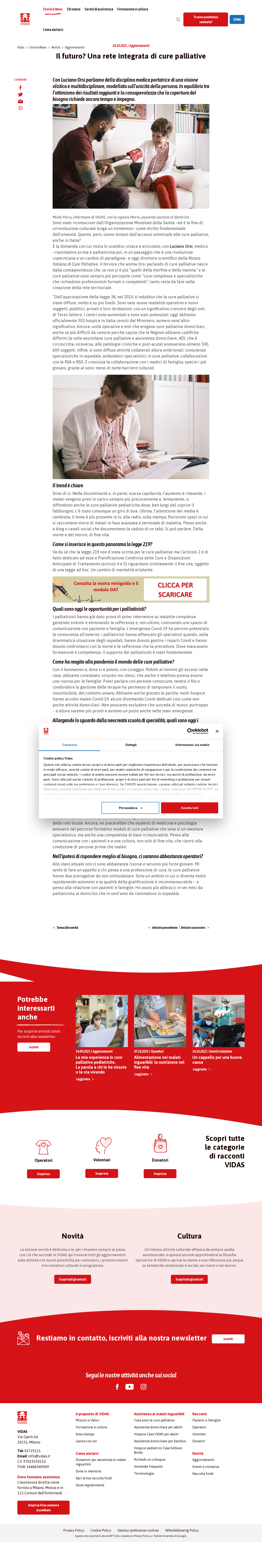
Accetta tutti (189, 807)
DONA (237, 19)
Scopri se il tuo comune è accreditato (43, 1507)
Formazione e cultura (132, 9)
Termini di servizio (164, 1535)
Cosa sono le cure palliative (154, 1420)
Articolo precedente (164, 927)
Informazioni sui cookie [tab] (192, 745)
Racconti (199, 1414)
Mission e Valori (87, 1420)
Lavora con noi (86, 1441)
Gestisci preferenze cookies (138, 1530)
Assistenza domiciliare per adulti (158, 1427)
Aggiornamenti (75, 47)
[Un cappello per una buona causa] (218, 1020)
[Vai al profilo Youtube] (129, 1387)
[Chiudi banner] (217, 731)
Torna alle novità (67, 927)
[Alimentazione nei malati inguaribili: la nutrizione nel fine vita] (160, 1021)
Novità (56, 47)
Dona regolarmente (90, 1485)
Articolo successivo (193, 927)
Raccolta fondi (203, 1473)
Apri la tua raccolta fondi (94, 1478)
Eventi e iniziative (205, 1466)
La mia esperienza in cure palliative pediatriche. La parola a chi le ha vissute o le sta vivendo (101, 1064)
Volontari (199, 1434)
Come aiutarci (53, 29)
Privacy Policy (73, 1530)
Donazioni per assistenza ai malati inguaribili (101, 1462)
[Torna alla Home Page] (25, 19)
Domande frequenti (148, 1466)
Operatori (199, 1427)
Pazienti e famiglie (206, 1420)
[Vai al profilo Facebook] (117, 1387)
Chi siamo (73, 9)
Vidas (20, 47)
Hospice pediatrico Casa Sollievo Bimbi (158, 1450)
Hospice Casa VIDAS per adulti (156, 1434)
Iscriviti (33, 1047)
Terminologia (144, 1473)
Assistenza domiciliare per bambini (160, 1441)
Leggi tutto (83, 1079)
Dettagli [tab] (131, 745)
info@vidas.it (39, 1456)
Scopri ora (43, 1174)
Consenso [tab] (69, 745)
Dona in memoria (88, 1471)
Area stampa (85, 1434)
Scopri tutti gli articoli (72, 1279)
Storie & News (53, 9)
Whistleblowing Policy (182, 1530)
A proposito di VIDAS (92, 1414)
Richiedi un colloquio (150, 1459)
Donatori (198, 1441)
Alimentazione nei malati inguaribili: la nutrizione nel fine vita (159, 1062)
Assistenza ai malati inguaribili (159, 1414)
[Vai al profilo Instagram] (143, 1387)
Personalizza (128, 807)
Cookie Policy (101, 1530)
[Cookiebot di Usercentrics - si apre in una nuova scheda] (190, 731)
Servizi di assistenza (99, 9)
